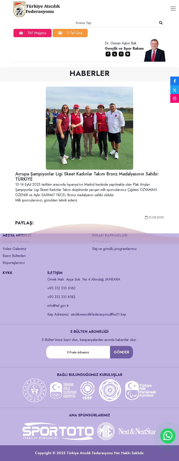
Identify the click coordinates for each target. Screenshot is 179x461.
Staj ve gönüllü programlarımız (114, 248)
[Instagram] (174, 98)
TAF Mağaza (36, 32)
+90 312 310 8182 (61, 296)
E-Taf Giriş (74, 32)
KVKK (7, 272)
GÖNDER (121, 352)
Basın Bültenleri (14, 255)
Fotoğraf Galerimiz (16, 241)
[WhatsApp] (168, 436)
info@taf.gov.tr (58, 305)
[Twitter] (174, 89)
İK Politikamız (102, 241)
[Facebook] (174, 81)
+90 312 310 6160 (61, 288)
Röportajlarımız (14, 262)
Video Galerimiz (14, 248)
